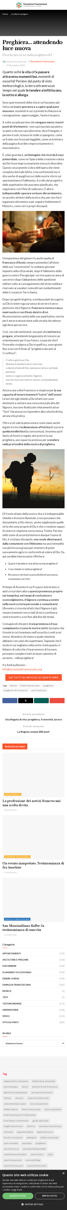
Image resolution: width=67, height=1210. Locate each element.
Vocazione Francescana (42, 61)
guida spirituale (40, 1121)
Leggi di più (16, 1189)
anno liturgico (11, 1087)
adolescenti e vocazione (16, 1081)
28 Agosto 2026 (10, 810)
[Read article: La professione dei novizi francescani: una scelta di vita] (33, 775)
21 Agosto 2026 (10, 872)
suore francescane (36, 1166)
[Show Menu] (63, 5)
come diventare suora (15, 1104)
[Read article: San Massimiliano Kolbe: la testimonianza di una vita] (33, 899)
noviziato (8, 1132)
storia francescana (13, 1166)
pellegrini (31, 1137)
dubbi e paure (11, 1109)
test (5, 997)
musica (6, 991)
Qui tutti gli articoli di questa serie (34, 677)
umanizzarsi (10, 1009)
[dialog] (33, 1190)
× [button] (63, 1173)
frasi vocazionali (53, 1109)
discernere (9, 965)
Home (5, 14)
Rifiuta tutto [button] (49, 1195)
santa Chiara (37, 1154)
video (6, 1016)
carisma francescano (41, 1092)
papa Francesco (45, 1132)
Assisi (25, 1087)
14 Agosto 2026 (10, 935)
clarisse (19, 1098)
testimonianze (12, 1003)
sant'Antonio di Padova (15, 1154)
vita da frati (10, 1022)
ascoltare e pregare (19, 14)
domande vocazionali (17, 857)
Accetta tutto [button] (18, 1195)
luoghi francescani (13, 1126)
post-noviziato (11, 1143)
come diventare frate (38, 1098)
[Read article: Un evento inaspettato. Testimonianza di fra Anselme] (33, 837)
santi (50, 1154)
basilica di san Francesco (44, 1087)
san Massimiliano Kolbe (34, 1149)
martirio (31, 1126)
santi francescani (13, 1160)
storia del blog (33, 1160)
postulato (27, 1143)
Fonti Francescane (30, 685)
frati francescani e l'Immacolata (20, 1115)
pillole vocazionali (49, 1137)
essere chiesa (10, 978)
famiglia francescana (17, 919)
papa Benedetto (25, 1132)
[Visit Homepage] (31, 5)
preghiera (48, 685)
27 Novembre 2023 (15, 65)
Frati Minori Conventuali (16, 1121)
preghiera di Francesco (16, 690)
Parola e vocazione (13, 1137)
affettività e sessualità (43, 1081)
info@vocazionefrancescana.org (22, 669)
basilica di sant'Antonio (15, 1092)
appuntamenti (12, 794)
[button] (33, 1204)
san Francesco (38, 690)
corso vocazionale (39, 1104)
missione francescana (50, 1126)
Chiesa (13, 685)
